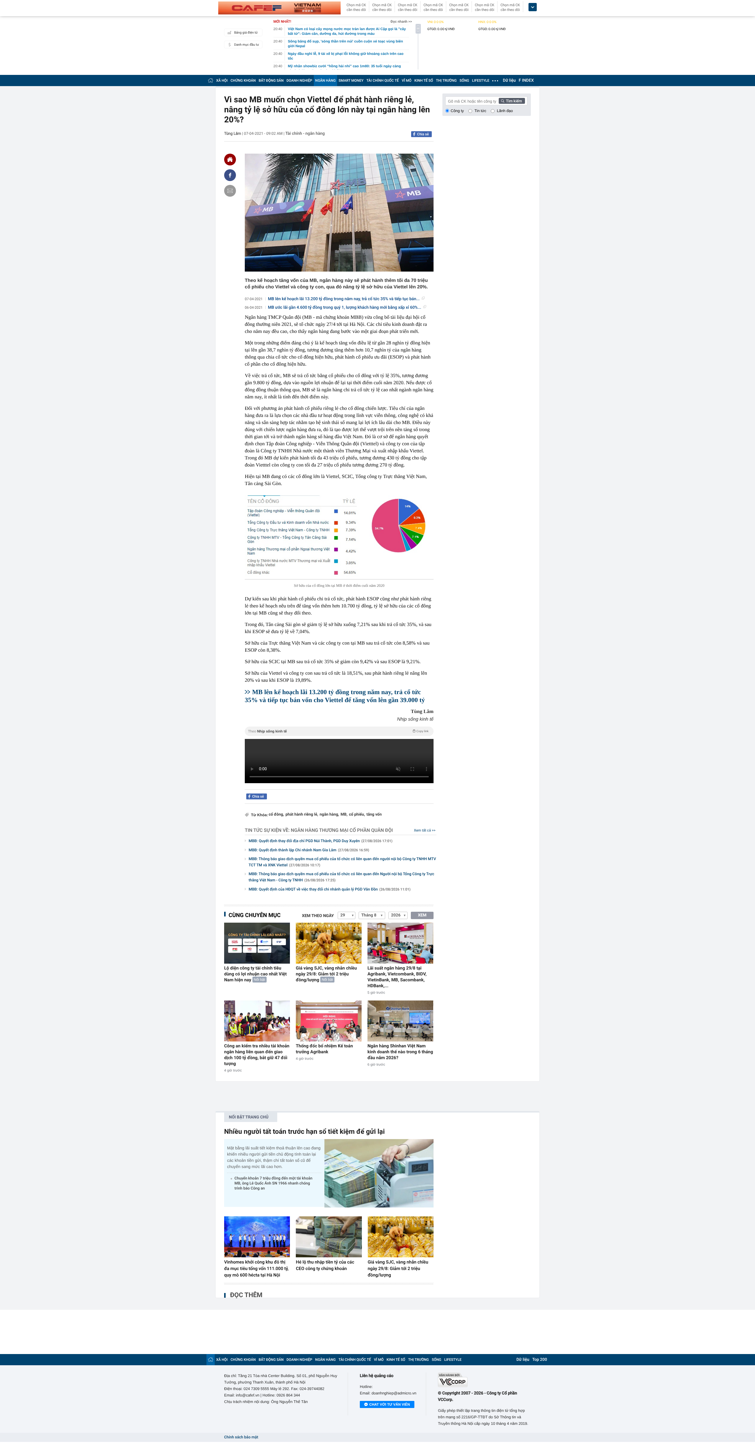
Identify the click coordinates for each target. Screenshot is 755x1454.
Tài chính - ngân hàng (305, 133)
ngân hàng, (329, 814)
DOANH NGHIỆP (299, 80)
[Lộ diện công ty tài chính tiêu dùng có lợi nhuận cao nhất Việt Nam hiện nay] (257, 943)
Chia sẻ (423, 134)
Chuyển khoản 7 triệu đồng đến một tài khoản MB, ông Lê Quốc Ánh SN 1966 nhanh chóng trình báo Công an (273, 1183)
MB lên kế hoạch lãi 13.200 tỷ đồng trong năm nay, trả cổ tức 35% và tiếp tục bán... (344, 299)
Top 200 (539, 1359)
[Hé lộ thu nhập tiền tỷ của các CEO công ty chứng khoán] (329, 1237)
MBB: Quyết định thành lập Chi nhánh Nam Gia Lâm (309, 850)
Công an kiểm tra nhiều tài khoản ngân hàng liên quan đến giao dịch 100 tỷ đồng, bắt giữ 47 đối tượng (256, 1054)
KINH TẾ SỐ (423, 80)
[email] (230, 191)
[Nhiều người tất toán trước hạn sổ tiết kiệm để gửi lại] (379, 1173)
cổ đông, (276, 814)
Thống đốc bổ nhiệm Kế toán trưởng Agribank (324, 1048)
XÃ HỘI (222, 80)
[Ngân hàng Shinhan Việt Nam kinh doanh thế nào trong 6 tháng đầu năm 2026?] (400, 1020)
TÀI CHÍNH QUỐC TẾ (382, 80)
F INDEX (526, 80)
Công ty (457, 111)
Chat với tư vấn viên (389, 1404)
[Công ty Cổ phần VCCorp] (484, 1380)
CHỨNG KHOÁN (243, 80)
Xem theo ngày (318, 916)
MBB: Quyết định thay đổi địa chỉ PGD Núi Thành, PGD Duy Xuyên (321, 841)
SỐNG (464, 80)
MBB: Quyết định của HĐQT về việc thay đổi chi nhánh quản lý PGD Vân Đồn (330, 889)
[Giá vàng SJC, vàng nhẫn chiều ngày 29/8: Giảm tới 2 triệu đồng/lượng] (329, 943)
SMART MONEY (351, 80)
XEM (422, 915)
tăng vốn (374, 814)
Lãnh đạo (505, 111)
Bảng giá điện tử (246, 32)
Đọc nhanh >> (401, 21)
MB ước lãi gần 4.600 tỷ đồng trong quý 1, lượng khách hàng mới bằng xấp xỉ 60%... (344, 307)
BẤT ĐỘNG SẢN (271, 80)
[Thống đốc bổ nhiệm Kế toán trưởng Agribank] (329, 1020)
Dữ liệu (509, 80)
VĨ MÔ (406, 80)
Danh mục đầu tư (246, 45)
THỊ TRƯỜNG (446, 80)
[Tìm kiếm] (512, 101)
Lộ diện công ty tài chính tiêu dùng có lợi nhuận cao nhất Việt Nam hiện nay (255, 974)
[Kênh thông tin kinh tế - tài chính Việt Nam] (279, 7)
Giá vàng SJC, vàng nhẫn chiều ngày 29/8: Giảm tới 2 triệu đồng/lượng (326, 974)
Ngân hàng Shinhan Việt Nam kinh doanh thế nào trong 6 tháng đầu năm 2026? (400, 1051)
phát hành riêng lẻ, (301, 814)
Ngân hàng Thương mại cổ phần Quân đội (342, 830)
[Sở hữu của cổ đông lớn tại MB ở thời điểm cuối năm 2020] (339, 537)
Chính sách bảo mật (241, 1437)
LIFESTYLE (480, 80)
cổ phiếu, (357, 814)
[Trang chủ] (210, 80)
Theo (338, 731)
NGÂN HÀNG (325, 80)
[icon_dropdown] (532, 7)
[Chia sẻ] (230, 175)
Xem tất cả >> (425, 830)
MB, (344, 814)
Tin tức (480, 111)
